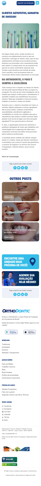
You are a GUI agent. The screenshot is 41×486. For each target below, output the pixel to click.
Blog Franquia (7, 372)
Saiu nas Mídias (7, 364)
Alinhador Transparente (10, 353)
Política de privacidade (10, 375)
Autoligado (6, 347)
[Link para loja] (11, 332)
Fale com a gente (8, 392)
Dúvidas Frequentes (9, 389)
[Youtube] (18, 167)
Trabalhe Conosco (8, 367)
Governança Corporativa (11, 378)
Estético (5, 350)
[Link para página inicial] (4, 3)
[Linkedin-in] (22, 167)
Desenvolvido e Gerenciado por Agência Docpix (20, 475)
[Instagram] (26, 167)
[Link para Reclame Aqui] (9, 459)
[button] (37, 3)
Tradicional (6, 344)
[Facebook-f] (15, 167)
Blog (3, 369)
